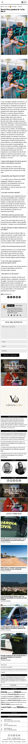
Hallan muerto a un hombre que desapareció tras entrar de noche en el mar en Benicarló (13, 568)
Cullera (2, 696)
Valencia (20, 707)
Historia (2, 700)
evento (7, 696)
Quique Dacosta (12, 704)
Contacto (3, 672)
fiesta (14, 696)
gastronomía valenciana (9, 698)
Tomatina (21, 704)
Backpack (17, 691)
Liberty (10, 700)
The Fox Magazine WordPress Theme (17, 739)
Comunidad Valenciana (13, 694)
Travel (8, 707)
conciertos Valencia (22, 694)
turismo (14, 707)
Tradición (3, 707)
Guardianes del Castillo (22, 698)
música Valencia (7, 702)
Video (2, 709)
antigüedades (9, 692)
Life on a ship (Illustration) (10, 725)
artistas (13, 692)
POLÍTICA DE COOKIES (6, 667)
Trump (12, 707)
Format (17, 696)
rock (16, 704)
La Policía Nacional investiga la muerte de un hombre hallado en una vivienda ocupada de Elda (13, 449)
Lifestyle (18, 700)
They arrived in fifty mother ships (12, 721)
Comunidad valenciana (6, 542)
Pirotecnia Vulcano (19, 702)
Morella (25, 700)
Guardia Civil (15, 698)
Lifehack (14, 700)
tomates (18, 704)
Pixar (23, 702)
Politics (3, 704)
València (25, 707)
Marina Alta (22, 700)
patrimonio (15, 702)
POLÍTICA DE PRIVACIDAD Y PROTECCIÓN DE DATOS (14, 669)
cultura (4, 696)
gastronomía (3, 698)
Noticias (20, 6)
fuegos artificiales (22, 696)
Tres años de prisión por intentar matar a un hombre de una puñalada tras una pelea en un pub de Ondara (13, 443)
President (7, 704)
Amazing (4, 691)
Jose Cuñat (14, 6)
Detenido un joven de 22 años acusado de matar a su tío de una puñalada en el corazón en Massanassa (14, 455)
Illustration (6, 700)
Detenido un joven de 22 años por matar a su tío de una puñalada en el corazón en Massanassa (13, 539)
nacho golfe (11, 702)
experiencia (10, 696)
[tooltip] (8, 297)
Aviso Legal (3, 664)
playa (25, 702)
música (2, 702)
